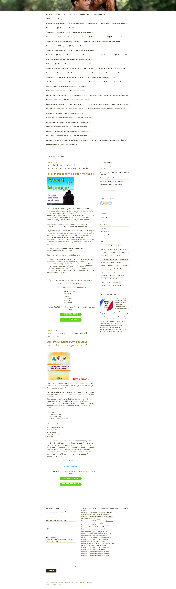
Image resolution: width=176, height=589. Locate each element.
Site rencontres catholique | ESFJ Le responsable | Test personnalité (105, 55)
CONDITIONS (84, 14)
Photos (115, 272)
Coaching (103, 252)
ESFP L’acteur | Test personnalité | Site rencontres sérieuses (107, 37)
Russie (104, 545)
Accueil (113, 246)
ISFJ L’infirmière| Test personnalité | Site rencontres (63, 55)
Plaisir (121, 272)
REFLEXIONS (59, 14)
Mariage (109, 269)
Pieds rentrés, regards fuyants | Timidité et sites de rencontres (67, 140)
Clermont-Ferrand (103, 527)
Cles (115, 249)
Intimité (125, 265)
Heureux (103, 265)
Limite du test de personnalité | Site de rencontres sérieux (65, 23)
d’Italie (103, 549)
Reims (107, 555)
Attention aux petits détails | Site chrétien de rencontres (65, 82)
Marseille (108, 533)
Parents (122, 269)
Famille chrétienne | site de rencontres (111, 184)
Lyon (101, 523)
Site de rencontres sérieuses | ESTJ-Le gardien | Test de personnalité (68, 32)
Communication (114, 252)
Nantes (104, 531)
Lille (107, 529)
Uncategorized (104, 235)
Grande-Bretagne (108, 543)
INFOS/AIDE (72, 14)
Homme (110, 265)
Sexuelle (115, 282)
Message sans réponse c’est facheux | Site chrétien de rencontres (68, 100)
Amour (110, 249)
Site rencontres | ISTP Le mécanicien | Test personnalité (64, 37)
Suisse (102, 541)
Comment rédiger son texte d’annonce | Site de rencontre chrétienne (69, 117)
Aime (119, 246)
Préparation (104, 275)
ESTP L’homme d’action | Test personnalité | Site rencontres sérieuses (69, 59)
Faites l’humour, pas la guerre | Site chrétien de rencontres (65, 91)
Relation (112, 275)
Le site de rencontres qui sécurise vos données (61, 144)
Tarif (109, 285)
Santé (112, 279)
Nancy (107, 553)
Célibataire (119, 256)
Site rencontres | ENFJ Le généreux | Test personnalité (64, 46)
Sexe (102, 282)
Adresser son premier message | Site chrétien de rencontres (66, 86)
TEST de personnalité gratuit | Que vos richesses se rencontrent (67, 19)
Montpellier (109, 516)
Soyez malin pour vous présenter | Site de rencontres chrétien (66, 135)
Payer (108, 272)
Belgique (105, 539)
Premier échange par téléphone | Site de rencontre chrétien (66, 95)
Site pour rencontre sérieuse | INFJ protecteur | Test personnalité (67, 73)
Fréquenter (119, 262)
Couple (111, 256)
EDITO (48, 14)
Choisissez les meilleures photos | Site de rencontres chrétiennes (67, 126)
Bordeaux (109, 512)
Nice (98, 518)
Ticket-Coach (105, 289)
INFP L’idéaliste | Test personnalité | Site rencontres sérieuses (104, 68)
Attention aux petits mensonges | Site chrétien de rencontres (109, 104)
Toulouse (108, 537)
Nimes (108, 551)
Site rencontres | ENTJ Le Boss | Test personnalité (62, 41)
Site (121, 282)
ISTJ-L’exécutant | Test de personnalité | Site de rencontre (65, 28)
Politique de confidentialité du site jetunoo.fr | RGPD (108, 140)
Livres (102, 269)
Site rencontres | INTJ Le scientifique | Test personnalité (107, 64)
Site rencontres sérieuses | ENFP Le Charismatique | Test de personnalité (70, 50)
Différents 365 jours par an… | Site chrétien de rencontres (109, 95)
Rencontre (121, 275)
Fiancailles (110, 262)
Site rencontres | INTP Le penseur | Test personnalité (63, 68)
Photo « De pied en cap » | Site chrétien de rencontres (105, 82)
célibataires (104, 259)
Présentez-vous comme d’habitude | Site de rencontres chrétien (67, 131)
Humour (118, 265)
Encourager (113, 259)
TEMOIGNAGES (98, 14)
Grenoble (106, 514)
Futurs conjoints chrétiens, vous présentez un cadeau (110, 73)
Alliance (103, 249)
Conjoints (104, 256)
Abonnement (105, 246)
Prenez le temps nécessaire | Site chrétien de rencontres (65, 109)
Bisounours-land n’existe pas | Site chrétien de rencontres (65, 104)
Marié (116, 269)
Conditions (124, 252)
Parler (102, 272)
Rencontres (104, 279)
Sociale (103, 285)
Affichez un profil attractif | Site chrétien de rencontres (64, 113)
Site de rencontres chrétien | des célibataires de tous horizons (65, 582)
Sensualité (119, 279)
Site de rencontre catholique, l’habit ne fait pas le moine (64, 77)
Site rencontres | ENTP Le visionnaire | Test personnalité (101, 41)
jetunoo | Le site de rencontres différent (112, 181)
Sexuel (108, 282)
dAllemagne (105, 547)
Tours (105, 535)
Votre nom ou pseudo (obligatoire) (57, 512)
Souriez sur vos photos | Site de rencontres (101, 77)
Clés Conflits (123, 249)
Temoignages (117, 285)
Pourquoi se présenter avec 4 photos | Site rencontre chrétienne (67, 122)
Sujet (47, 528)
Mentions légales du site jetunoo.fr (110, 178)
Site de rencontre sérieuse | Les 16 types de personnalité (106, 23)
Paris (107, 525)
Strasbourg (109, 521)
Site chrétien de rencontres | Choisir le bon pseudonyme (106, 109)
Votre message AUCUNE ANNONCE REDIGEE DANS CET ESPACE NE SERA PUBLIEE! (60, 539)
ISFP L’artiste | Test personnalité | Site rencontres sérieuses (65, 64)
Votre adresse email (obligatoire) (56, 520)
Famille (103, 262)
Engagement (124, 259)
